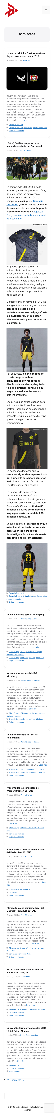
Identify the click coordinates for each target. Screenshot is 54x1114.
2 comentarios (14, 1071)
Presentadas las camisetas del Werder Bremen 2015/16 (23, 789)
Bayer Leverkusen (16, 125)
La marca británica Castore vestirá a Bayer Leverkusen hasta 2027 (26, 55)
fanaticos (21, 1068)
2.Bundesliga (14, 652)
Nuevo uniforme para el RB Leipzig (25, 614)
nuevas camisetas (40, 128)
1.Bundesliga (14, 828)
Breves (22, 652)
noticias (32, 658)
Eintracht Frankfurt (27, 948)
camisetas (28, 128)
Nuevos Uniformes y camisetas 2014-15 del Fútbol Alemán (27, 1029)
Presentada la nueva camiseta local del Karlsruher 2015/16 (25, 851)
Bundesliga (29, 596)
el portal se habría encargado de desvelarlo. (27, 215)
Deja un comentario (16, 131)
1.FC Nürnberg (14, 713)
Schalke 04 (24, 1009)
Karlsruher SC (25, 889)
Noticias (29, 652)
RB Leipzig (37, 652)
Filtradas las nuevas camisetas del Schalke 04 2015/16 (25, 971)
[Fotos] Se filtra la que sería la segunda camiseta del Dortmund (24, 145)
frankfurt (21, 954)
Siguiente (17, 1080)
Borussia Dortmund (16, 593)
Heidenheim (33, 772)
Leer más (25, 120)
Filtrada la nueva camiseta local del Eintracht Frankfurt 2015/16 (25, 909)
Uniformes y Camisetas (15, 655)
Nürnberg (39, 719)
